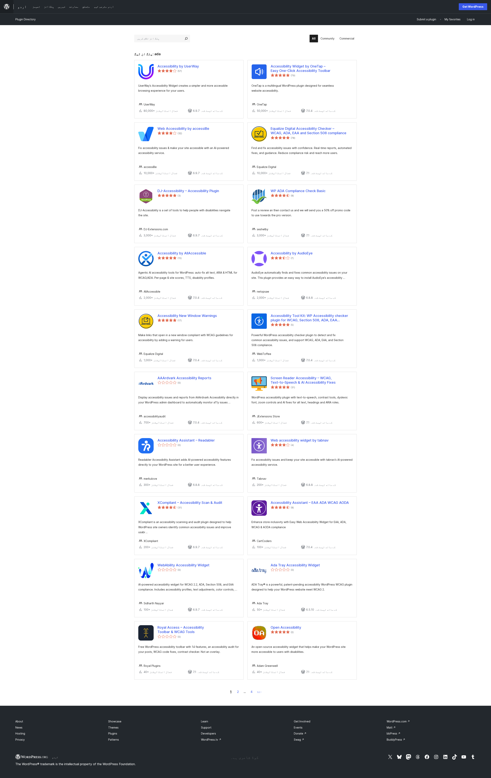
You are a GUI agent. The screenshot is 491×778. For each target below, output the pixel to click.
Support (206, 727)
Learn (204, 721)
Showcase (114, 721)
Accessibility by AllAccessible (181, 253)
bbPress (393, 733)
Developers (208, 733)
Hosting (20, 733)
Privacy (20, 739)
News (18, 727)
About (19, 721)
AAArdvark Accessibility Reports (184, 378)
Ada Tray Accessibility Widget (295, 565)
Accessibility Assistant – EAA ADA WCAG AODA (310, 503)
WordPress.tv (211, 739)
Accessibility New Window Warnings (187, 316)
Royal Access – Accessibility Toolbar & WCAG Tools (180, 629)
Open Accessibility (286, 627)
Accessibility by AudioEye (292, 253)
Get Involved (302, 721)
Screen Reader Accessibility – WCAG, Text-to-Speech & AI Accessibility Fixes (303, 380)
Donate (300, 733)
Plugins (112, 733)
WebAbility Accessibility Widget (183, 565)
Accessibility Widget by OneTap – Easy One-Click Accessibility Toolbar (300, 68)
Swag (299, 739)
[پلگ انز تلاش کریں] (186, 38)
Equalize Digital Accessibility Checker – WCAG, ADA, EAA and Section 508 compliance (308, 131)
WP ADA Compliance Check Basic (298, 191)
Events (298, 727)
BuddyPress (396, 739)
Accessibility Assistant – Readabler (186, 440)
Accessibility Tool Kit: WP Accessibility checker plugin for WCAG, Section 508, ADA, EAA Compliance (309, 318)
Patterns (113, 739)
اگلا (259, 691)
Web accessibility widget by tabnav (300, 440)
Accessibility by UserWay (178, 66)
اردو (55, 757)
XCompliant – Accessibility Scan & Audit (189, 503)
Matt (391, 727)
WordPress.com (398, 721)
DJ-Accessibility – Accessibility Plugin (188, 191)
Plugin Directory (25, 19)
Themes (113, 727)
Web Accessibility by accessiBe (183, 129)
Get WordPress (473, 6)
